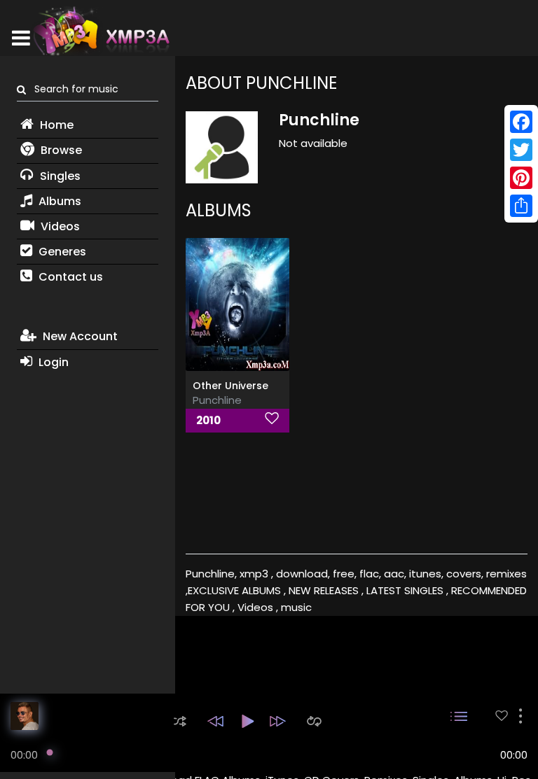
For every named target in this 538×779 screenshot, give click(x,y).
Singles (59, 176)
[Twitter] (521, 150)
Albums (58, 201)
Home (55, 125)
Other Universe (230, 386)
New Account (79, 336)
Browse (60, 150)
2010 (208, 420)
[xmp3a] (100, 31)
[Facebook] (521, 122)
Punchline (217, 400)
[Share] (521, 206)
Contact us (69, 277)
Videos (59, 226)
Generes (61, 252)
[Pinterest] (521, 178)
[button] (180, 721)
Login (52, 362)
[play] (501, 715)
